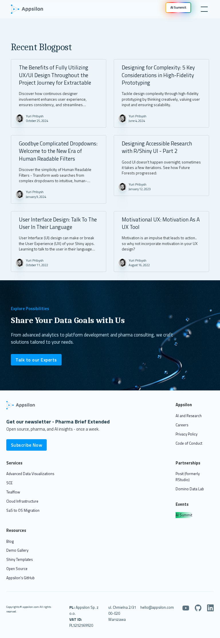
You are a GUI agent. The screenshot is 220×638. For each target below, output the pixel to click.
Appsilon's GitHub (20, 578)
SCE (9, 483)
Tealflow (13, 492)
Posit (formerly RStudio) (188, 477)
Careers (182, 425)
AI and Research (189, 416)
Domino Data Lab (190, 489)
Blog (10, 541)
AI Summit (184, 515)
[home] (29, 9)
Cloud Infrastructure (22, 501)
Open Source (17, 568)
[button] (203, 9)
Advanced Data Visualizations (30, 473)
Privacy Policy (186, 434)
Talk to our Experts (36, 359)
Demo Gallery (17, 550)
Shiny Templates (19, 559)
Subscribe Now (26, 444)
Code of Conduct (189, 443)
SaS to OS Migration (23, 510)
